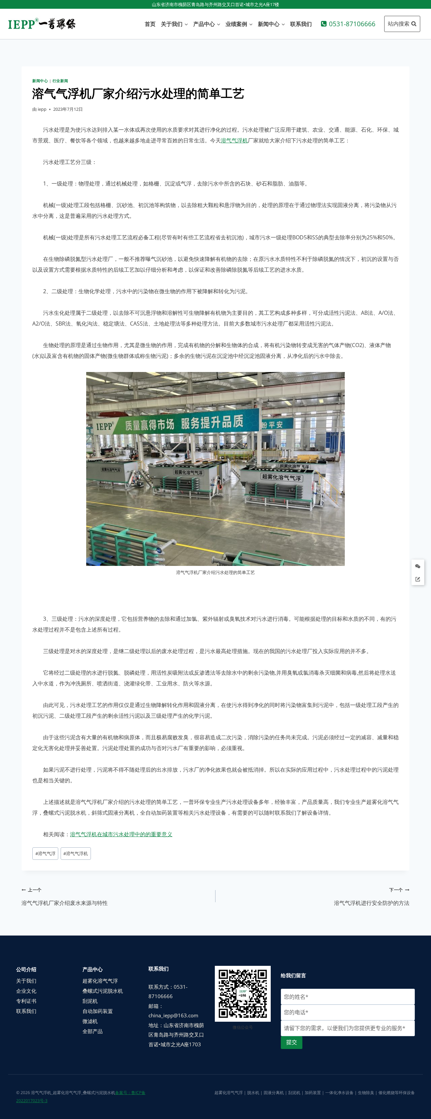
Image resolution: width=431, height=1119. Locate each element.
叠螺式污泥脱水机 (102, 990)
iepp (42, 109)
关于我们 (26, 980)
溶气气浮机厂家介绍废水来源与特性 (65, 897)
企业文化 (26, 990)
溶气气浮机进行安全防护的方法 (371, 897)
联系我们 (301, 24)
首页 (150, 24)
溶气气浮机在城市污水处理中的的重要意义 (121, 834)
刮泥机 (90, 1000)
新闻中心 (40, 80)
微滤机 (90, 1021)
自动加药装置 (97, 1011)
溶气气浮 (45, 853)
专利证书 (26, 1000)
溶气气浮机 (234, 140)
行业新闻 (60, 80)
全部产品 (92, 1031)
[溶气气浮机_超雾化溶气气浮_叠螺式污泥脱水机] (41, 23)
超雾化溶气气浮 (100, 980)
